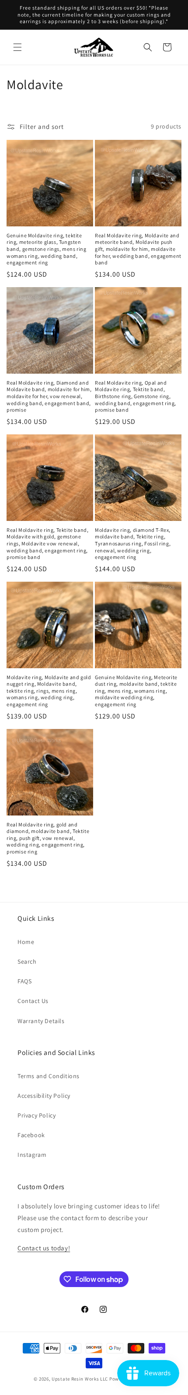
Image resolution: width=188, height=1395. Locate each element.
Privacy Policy (36, 1115)
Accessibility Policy (43, 1096)
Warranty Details (41, 1021)
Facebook (31, 1135)
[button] (17, 47)
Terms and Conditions (48, 1076)
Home (25, 942)
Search (27, 961)
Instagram (31, 1155)
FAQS (24, 981)
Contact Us (33, 1001)
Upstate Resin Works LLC (80, 1379)
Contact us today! (43, 1248)
